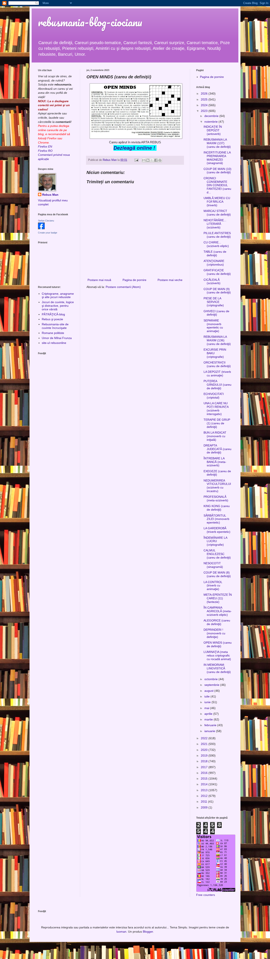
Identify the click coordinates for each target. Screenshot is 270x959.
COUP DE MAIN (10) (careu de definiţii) (217, 170)
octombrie (211, 679)
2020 (204, 749)
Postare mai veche (170, 280)
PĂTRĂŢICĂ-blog (53, 314)
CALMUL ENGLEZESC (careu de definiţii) (217, 554)
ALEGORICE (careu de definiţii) (217, 622)
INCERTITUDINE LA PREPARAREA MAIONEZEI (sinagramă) (217, 158)
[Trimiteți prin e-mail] (144, 160)
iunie (208, 702)
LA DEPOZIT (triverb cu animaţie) (217, 373)
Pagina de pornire (134, 280)
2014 (204, 784)
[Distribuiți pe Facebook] (156, 160)
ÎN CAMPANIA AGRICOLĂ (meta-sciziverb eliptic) (218, 611)
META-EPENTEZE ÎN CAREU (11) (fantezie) (218, 598)
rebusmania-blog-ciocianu (90, 22)
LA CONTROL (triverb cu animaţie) (213, 585)
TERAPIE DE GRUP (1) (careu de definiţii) (217, 423)
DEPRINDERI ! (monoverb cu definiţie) (214, 633)
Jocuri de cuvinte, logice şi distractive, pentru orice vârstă (58, 305)
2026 (204, 93)
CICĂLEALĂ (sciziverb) (212, 281)
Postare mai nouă (99, 280)
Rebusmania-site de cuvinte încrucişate (55, 326)
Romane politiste (53, 333)
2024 (204, 105)
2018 (204, 761)
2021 (204, 744)
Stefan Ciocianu (46, 220)
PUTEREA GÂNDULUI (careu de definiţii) (217, 384)
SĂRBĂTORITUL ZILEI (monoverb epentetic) (216, 519)
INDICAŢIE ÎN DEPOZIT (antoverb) (213, 130)
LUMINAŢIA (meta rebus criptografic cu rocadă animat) (217, 655)
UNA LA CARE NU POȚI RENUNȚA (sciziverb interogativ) (216, 408)
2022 (204, 738)
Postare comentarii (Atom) (123, 287)
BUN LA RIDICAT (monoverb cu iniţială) (215, 436)
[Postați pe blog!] (148, 160)
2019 (204, 755)
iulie (207, 696)
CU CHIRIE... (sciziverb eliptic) (216, 244)
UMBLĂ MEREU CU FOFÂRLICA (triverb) (217, 201)
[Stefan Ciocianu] (41, 228)
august (209, 690)
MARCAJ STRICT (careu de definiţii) (217, 212)
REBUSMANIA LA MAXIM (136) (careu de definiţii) (217, 340)
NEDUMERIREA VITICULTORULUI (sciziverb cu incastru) (217, 486)
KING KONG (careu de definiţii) (217, 507)
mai (207, 708)
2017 (204, 767)
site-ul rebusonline (54, 343)
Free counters (205, 895)
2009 (204, 807)
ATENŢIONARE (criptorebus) (214, 262)
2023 (204, 111)
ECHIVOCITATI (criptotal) (214, 395)
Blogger (148, 931)
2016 (204, 773)
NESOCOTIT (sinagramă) (213, 565)
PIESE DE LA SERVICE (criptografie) (214, 302)
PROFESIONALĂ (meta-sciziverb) (216, 498)
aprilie (208, 713)
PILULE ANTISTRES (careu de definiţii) (217, 234)
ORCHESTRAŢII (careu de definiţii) (217, 364)
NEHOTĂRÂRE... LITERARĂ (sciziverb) (215, 223)
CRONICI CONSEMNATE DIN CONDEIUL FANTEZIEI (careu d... (217, 185)
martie (209, 719)
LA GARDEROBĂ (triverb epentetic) (217, 529)
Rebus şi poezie (52, 319)
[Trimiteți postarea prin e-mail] (136, 160)
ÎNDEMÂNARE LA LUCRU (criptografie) (215, 541)
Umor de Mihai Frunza (57, 338)
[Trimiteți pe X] (152, 160)
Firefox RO (45, 150)
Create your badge (47, 232)
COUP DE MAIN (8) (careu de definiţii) (217, 574)
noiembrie (211, 121)
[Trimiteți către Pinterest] (160, 160)
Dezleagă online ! (134, 148)
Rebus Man (50, 194)
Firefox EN (45, 146)
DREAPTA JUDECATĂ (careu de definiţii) (217, 449)
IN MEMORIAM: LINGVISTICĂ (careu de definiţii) (217, 668)
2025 (204, 99)
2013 (204, 790)
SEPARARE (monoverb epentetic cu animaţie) (213, 326)
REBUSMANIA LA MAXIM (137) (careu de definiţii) (217, 143)
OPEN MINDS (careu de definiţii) (218, 644)
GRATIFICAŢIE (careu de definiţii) (217, 272)
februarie (210, 725)
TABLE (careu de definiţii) (215, 253)
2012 (204, 796)
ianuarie (210, 731)
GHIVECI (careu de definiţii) (216, 312)
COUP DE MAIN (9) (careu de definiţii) (217, 290)
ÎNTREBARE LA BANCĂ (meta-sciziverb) (215, 462)
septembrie (212, 684)
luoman (121, 931)
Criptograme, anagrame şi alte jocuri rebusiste (58, 295)
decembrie (211, 116)
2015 (204, 778)
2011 (204, 801)
